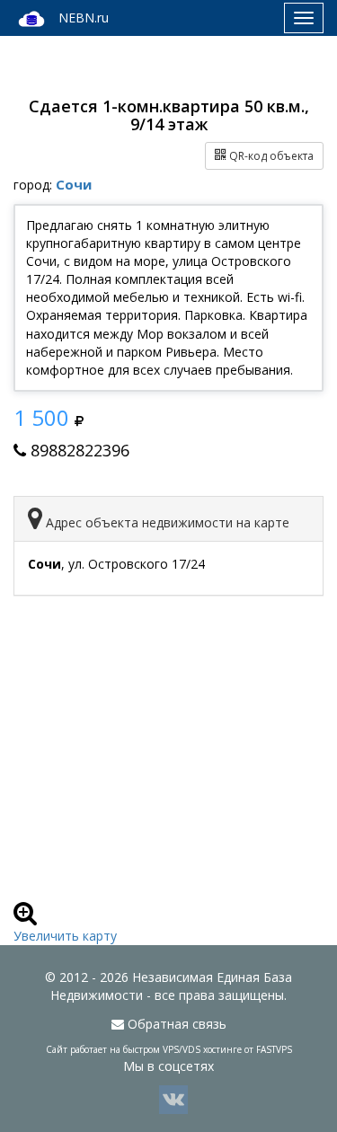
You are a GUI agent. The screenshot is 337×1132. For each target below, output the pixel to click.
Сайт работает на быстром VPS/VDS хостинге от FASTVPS (169, 1049)
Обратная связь (175, 1023)
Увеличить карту (65, 935)
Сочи (74, 184)
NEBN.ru (83, 17)
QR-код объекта (270, 156)
